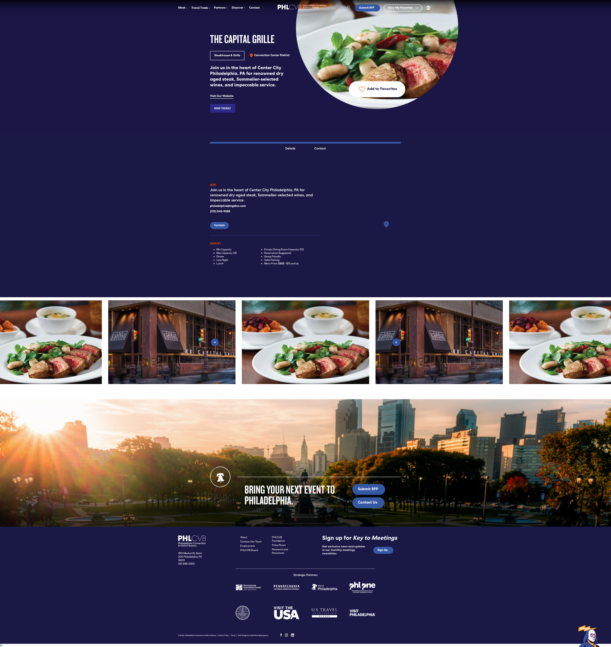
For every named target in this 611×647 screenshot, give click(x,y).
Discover (237, 8)
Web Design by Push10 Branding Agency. (252, 635)
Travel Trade (199, 8)
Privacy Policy (223, 635)
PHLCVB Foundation (278, 538)
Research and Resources (280, 551)
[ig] (286, 635)
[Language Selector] (428, 9)
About (243, 537)
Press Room (279, 545)
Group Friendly (222, 108)
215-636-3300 (186, 563)
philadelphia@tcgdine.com (228, 206)
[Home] (302, 9)
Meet (181, 8)
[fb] (281, 635)
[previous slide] (215, 342)
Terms (233, 635)
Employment (247, 545)
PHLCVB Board (249, 550)
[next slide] (396, 342)
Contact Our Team (251, 541)
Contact (254, 8)
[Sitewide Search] (349, 8)
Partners (219, 8)
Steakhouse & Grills (227, 55)
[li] (292, 635)
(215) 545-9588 (220, 211)
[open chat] (589, 636)
